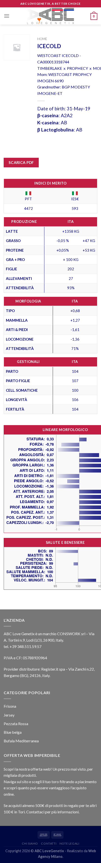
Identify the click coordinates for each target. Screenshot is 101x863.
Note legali (69, 843)
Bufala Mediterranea (21, 740)
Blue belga (13, 732)
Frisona (10, 706)
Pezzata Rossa (16, 723)
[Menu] (7, 16)
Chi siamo (30, 843)
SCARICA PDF (21, 162)
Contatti (48, 843)
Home (42, 39)
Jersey (9, 715)
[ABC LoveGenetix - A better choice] (50, 16)
